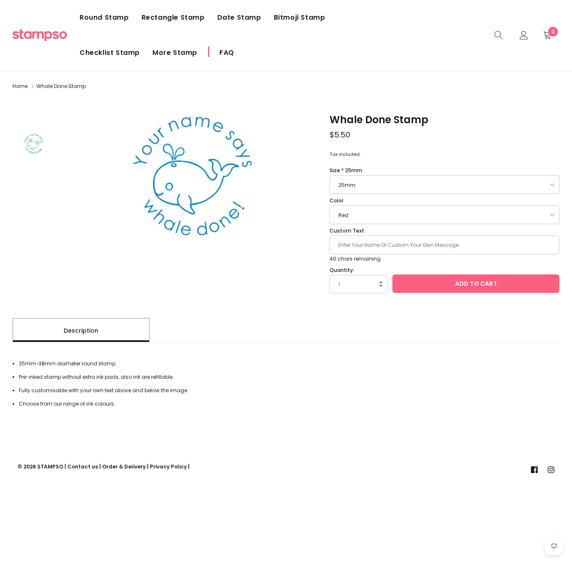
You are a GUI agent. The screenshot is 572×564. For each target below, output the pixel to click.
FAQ (226, 52)
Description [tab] (81, 330)
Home (20, 86)
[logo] (40, 35)
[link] (499, 35)
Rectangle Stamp (173, 17)
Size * (346, 170)
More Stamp (174, 52)
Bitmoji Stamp (299, 17)
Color (336, 200)
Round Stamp (104, 17)
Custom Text (347, 230)
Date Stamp (239, 17)
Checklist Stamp (110, 52)
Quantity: (342, 270)
